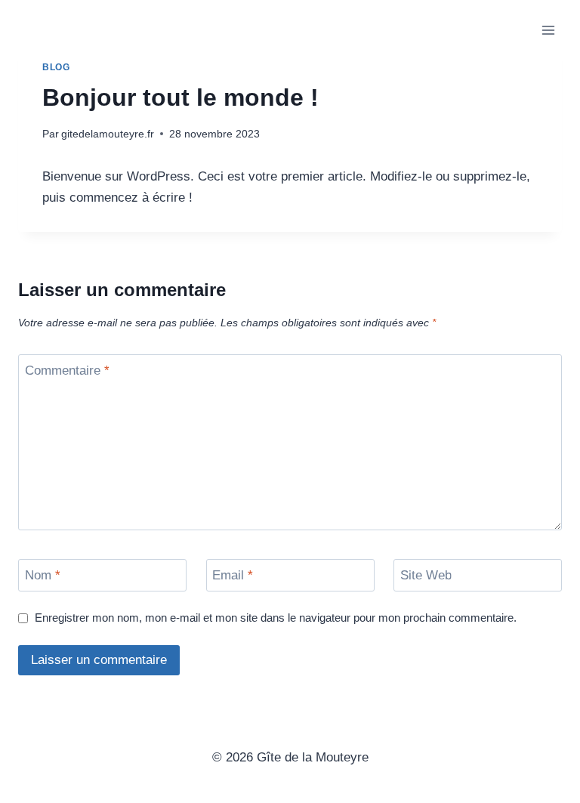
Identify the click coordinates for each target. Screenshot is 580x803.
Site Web (426, 575)
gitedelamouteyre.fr (107, 134)
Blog (55, 67)
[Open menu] (548, 30)
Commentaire (67, 370)
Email (232, 575)
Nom (42, 575)
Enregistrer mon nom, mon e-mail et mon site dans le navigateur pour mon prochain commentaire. (276, 617)
